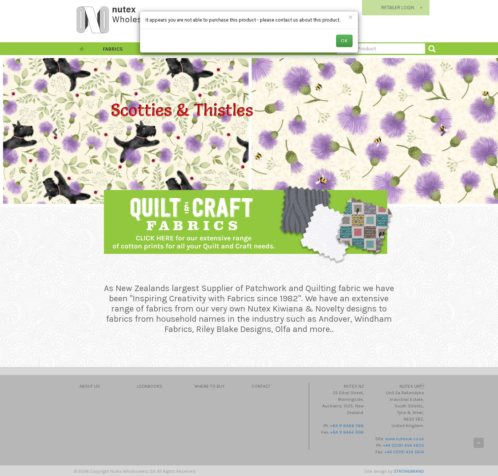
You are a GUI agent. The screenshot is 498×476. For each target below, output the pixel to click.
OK (344, 41)
